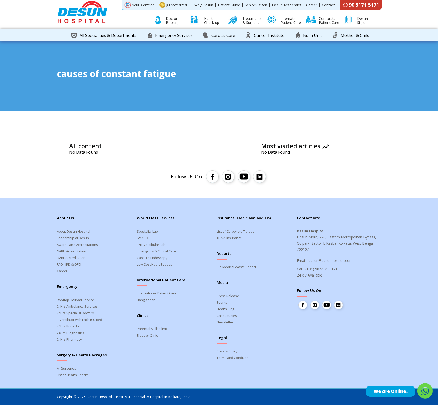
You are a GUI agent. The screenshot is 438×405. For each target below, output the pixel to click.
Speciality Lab (147, 231)
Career (311, 5)
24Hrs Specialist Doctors (75, 313)
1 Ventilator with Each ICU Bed (79, 319)
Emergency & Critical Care (156, 251)
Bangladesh (146, 300)
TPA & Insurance (229, 238)
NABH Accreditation (71, 251)
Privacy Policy (227, 351)
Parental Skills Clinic (152, 328)
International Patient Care (156, 293)
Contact (328, 5)
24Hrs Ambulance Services (77, 306)
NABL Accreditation (71, 257)
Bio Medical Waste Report (236, 267)
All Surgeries (66, 368)
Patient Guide (229, 5)
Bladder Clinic (147, 335)
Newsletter (225, 322)
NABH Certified (143, 5)
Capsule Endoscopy (152, 257)
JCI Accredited (176, 5)
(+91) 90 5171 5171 (321, 269)
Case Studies (227, 315)
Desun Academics (286, 5)
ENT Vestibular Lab (151, 244)
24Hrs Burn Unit (69, 326)
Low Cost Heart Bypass (154, 264)
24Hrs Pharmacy (69, 339)
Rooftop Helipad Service (75, 300)
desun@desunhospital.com (330, 260)
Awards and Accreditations (77, 244)
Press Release (228, 295)
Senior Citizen (256, 5)
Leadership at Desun (73, 238)
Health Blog (225, 309)
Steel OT (143, 238)
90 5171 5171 (364, 4)
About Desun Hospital (73, 231)
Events (222, 302)
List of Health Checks (73, 375)
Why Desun (203, 5)
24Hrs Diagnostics (70, 332)
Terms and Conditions (233, 357)
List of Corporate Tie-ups (235, 231)
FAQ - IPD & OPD (69, 264)
